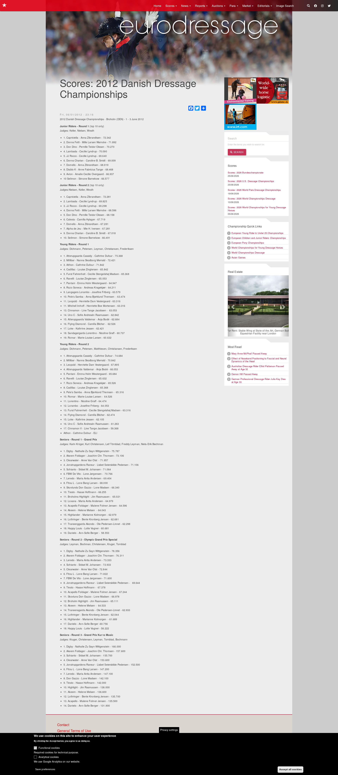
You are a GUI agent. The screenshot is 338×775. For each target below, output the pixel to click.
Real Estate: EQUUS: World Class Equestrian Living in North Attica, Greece (267, 328)
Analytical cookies (49, 756)
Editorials (264, 6)
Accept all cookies (290, 769)
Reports (200, 6)
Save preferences (45, 769)
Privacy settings (169, 730)
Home (157, 6)
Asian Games (238, 257)
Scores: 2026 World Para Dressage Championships (254, 190)
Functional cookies (49, 747)
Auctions (218, 6)
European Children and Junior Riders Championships (258, 238)
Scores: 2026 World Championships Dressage (251, 198)
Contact (63, 725)
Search (238, 152)
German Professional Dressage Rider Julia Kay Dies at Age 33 (258, 380)
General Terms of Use (74, 731)
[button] (232, 305)
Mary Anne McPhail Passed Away (249, 353)
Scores (170, 6)
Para (233, 6)
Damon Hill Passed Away (244, 374)
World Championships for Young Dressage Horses (257, 247)
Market (247, 6)
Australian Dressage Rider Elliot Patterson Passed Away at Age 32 (257, 367)
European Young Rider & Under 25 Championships (257, 233)
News (185, 6)
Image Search (285, 6)
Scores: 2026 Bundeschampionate (245, 172)
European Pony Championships (247, 242)
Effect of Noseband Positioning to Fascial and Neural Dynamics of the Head (258, 360)
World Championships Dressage (248, 252)
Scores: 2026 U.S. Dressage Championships (251, 181)
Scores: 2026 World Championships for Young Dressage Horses (257, 209)
